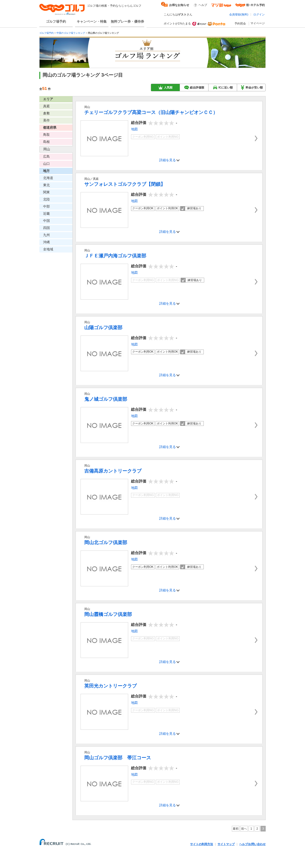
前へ (244, 828)
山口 (46, 163)
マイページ (257, 23)
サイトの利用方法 (201, 844)
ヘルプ (202, 5)
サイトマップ (226, 844)
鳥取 (46, 134)
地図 (134, 129)
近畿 (46, 213)
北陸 (46, 199)
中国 (46, 221)
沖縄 (46, 242)
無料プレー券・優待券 (127, 21)
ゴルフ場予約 (56, 21)
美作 (46, 120)
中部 (46, 206)
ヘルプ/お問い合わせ (252, 844)
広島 (46, 156)
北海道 (48, 178)
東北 (46, 185)
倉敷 (46, 113)
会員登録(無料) (238, 14)
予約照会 (240, 23)
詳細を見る (167, 160)
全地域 (48, 249)
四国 (46, 228)
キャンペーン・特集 (92, 21)
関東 (46, 192)
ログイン (259, 14)
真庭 (46, 106)
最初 (236, 828)
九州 (46, 235)
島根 (46, 142)
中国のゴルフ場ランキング (70, 33)
